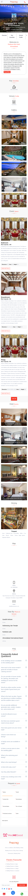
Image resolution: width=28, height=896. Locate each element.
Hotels (7, 31)
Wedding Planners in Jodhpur (12, 868)
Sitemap (21, 850)
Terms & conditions (9, 847)
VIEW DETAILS (6, 268)
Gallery (21, 847)
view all (14, 398)
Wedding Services (9, 850)
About (17, 850)
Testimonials (10, 853)
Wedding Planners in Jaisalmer (12, 870)
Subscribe (22, 885)
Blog (14, 850)
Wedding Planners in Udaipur (12, 866)
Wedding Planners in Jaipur (12, 864)
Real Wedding (17, 847)
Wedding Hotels (17, 853)
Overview (4, 35)
